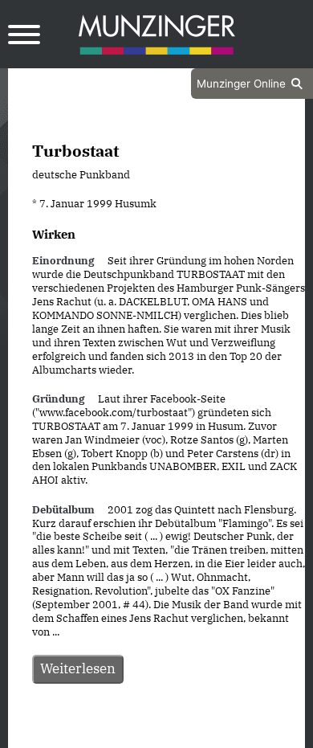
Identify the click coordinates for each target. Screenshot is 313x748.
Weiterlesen (78, 668)
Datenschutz (116, 733)
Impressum (199, 733)
